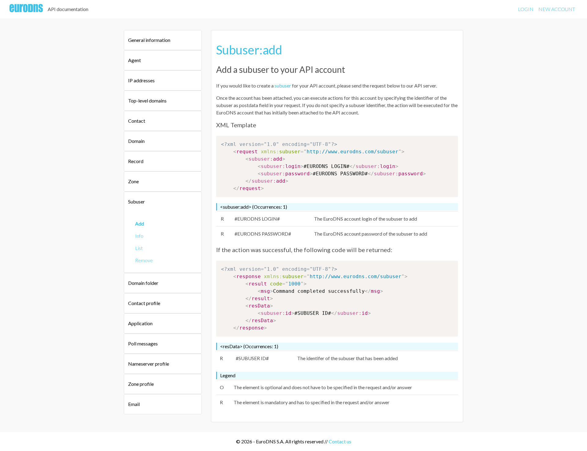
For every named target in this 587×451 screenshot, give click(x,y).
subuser (283, 85)
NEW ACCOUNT (556, 9)
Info (139, 236)
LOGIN (525, 9)
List (139, 248)
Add (139, 223)
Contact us (340, 441)
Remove (144, 260)
